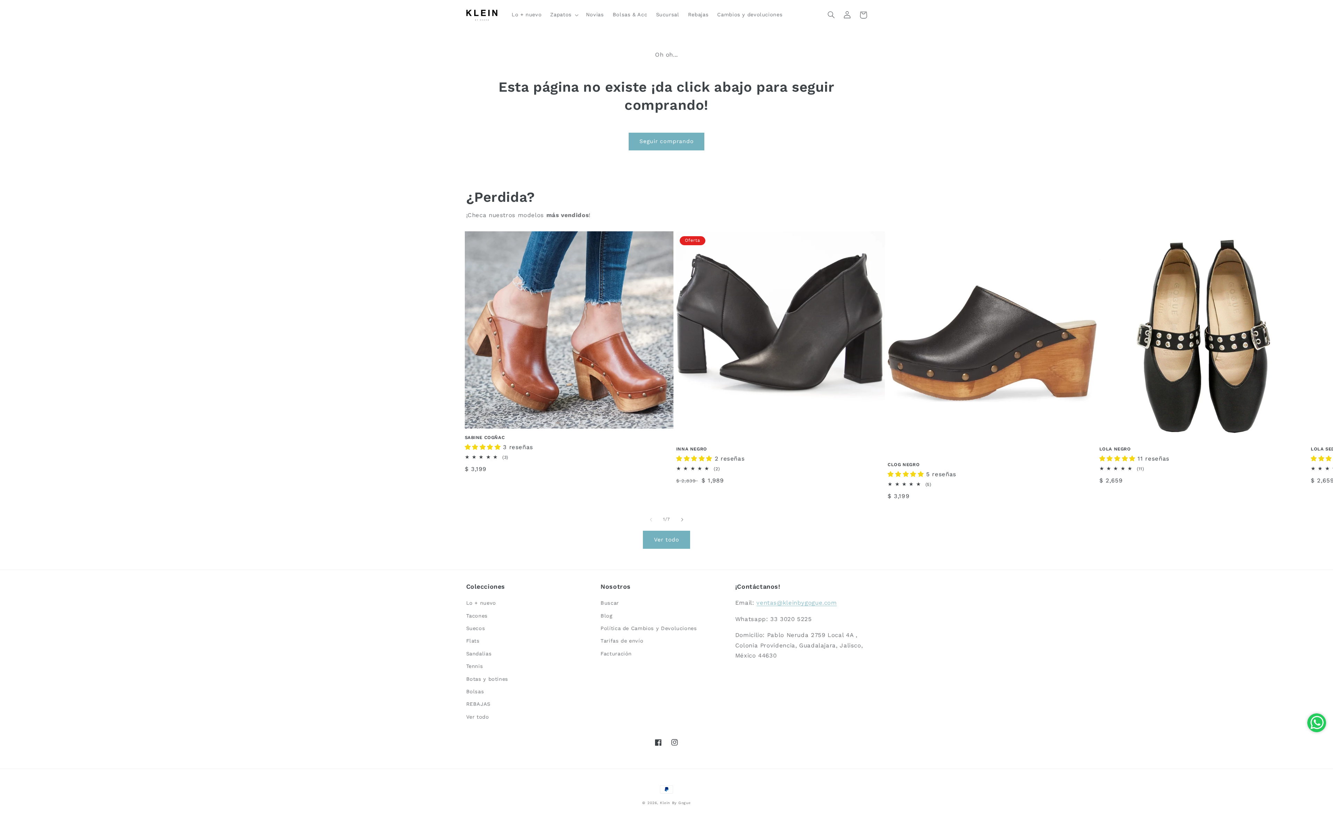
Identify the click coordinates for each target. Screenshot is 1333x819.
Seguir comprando (666, 141)
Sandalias (479, 654)
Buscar (610, 603)
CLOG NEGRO (904, 464)
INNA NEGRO (691, 449)
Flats (473, 641)
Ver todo (666, 539)
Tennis (474, 666)
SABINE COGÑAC (485, 437)
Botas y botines (487, 679)
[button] (563, 15)
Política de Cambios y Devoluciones (649, 628)
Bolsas (475, 691)
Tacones (477, 616)
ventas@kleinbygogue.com (796, 602)
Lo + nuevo (481, 603)
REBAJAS (478, 704)
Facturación (616, 654)
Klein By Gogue (675, 803)
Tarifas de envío (622, 641)
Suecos (475, 628)
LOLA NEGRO (1115, 449)
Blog (607, 616)
